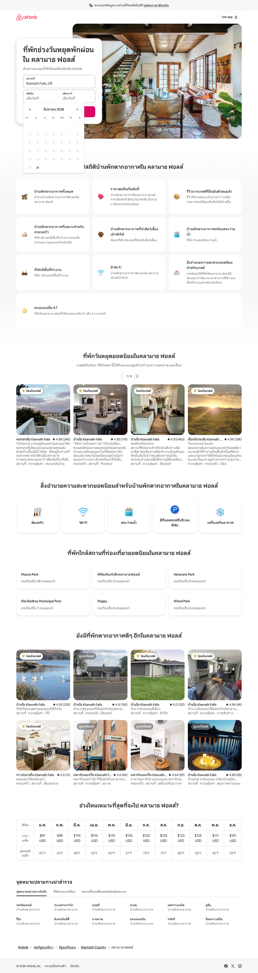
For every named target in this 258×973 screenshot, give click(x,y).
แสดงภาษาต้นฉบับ (156, 5)
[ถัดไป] (136, 376)
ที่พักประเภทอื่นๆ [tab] (64, 891)
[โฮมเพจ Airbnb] (26, 17)
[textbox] (41, 98)
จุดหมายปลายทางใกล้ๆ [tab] (31, 891)
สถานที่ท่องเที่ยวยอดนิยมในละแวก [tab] (104, 891)
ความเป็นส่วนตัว (55, 966)
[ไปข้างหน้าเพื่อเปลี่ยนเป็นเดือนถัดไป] (77, 109)
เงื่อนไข (74, 966)
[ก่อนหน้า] (121, 376)
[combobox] (59, 83)
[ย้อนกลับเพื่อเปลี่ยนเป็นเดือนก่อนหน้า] (30, 109)
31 (37, 167)
